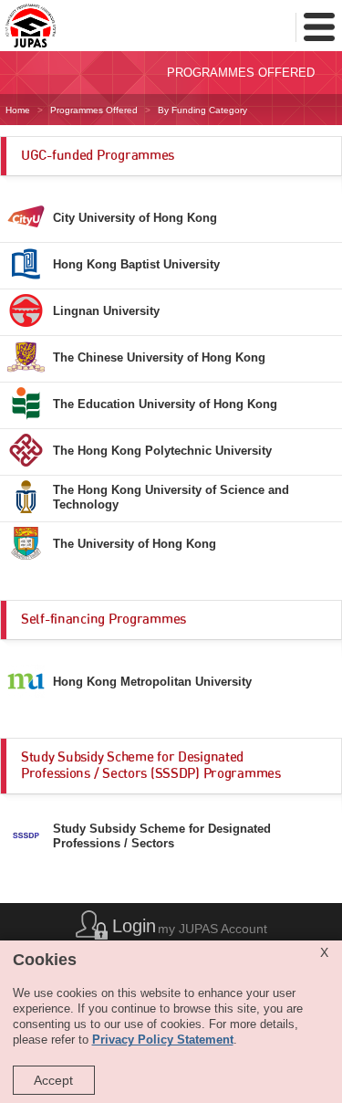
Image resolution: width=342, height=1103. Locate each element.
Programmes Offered (94, 110)
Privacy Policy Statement (162, 1040)
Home (17, 110)
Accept (53, 1080)
